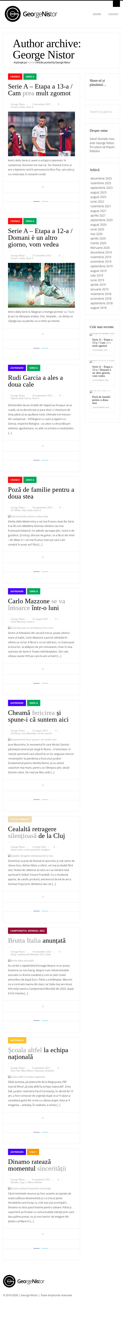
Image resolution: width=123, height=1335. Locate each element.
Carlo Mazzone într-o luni (36, 604)
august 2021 (98, 211)
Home (31, 62)
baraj (13, 954)
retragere (45, 849)
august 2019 (98, 271)
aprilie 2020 (98, 238)
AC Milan (15, 510)
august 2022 (98, 197)
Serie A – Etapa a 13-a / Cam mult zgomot (40, 90)
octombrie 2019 (100, 261)
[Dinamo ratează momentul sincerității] (29, 1188)
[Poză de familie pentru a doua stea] (28, 516)
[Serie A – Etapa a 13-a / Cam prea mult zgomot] (41, 155)
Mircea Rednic (35, 1182)
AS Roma (15, 733)
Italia (22, 107)
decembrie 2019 (101, 252)
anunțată (37, 940)
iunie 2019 (97, 280)
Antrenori (17, 367)
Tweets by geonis (101, 112)
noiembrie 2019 (100, 257)
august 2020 (98, 224)
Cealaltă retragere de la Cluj (36, 832)
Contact (113, 14)
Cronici (15, 76)
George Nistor (18, 104)
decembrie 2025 (101, 178)
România (49, 1070)
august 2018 (98, 308)
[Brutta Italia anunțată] (21, 960)
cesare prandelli (32, 849)
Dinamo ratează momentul (37, 1165)
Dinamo (15, 1182)
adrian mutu (17, 849)
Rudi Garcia (25, 398)
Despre (97, 14)
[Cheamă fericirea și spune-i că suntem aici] (32, 739)
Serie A (30, 76)
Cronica (15, 107)
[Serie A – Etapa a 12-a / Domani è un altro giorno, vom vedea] (41, 306)
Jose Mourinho (29, 733)
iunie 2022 (97, 201)
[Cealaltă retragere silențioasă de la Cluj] (30, 855)
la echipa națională (38, 1053)
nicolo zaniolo (45, 733)
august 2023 (98, 192)
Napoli (14, 398)
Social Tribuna (19, 819)
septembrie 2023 (101, 188)
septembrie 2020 (101, 220)
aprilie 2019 (98, 284)
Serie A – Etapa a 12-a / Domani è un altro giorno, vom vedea (40, 237)
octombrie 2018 (100, 298)
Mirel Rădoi (27, 1070)
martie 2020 (98, 243)
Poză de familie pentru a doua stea (41, 493)
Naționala (17, 1040)
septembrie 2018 (101, 303)
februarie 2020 (100, 248)
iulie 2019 (96, 275)
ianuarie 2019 (99, 289)
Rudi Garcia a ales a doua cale (35, 381)
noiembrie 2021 (100, 206)
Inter (24, 510)
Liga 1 (33, 1151)
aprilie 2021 (98, 215)
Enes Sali (15, 1070)
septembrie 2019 (101, 266)
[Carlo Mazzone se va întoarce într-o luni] (30, 627)
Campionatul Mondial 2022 (27, 930)
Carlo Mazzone (18, 621)
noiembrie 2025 (100, 183)
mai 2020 (96, 234)
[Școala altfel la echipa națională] (26, 1076)
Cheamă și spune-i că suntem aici (38, 716)
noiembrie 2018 (100, 294)
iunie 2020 (97, 229)
